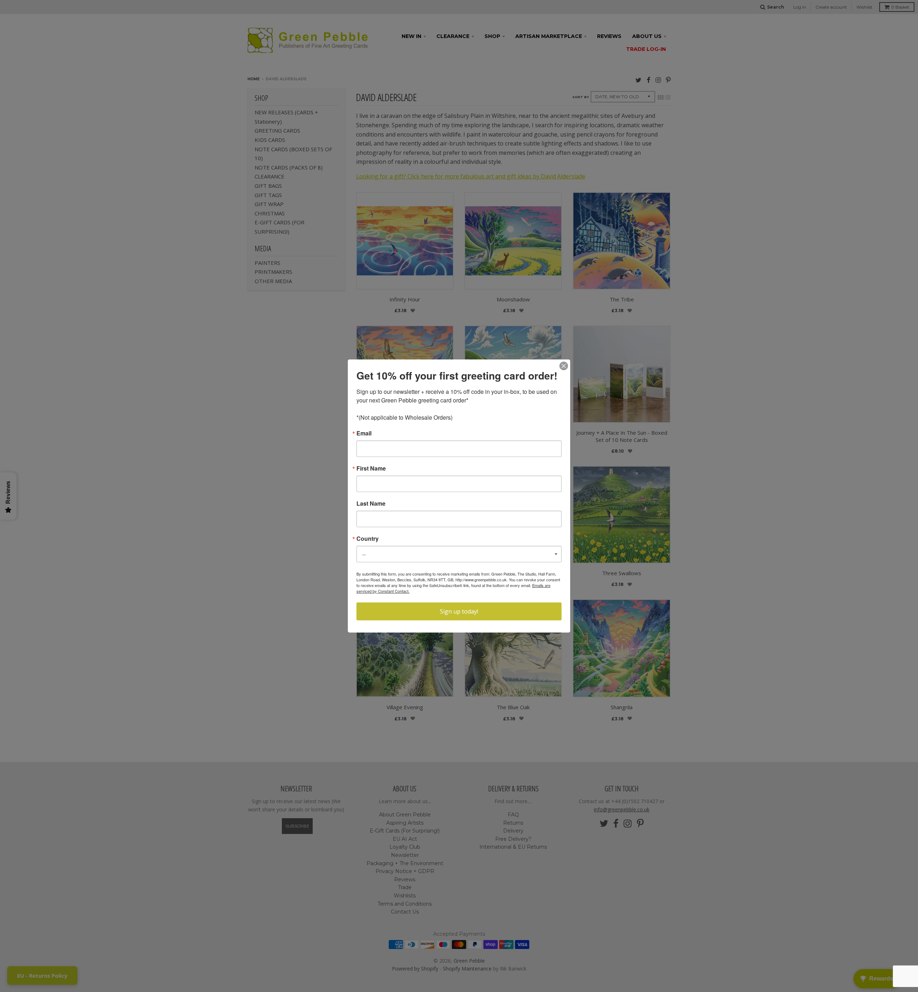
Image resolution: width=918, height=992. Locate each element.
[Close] (563, 366)
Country (367, 539)
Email (364, 433)
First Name (371, 468)
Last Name (370, 503)
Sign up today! (459, 611)
